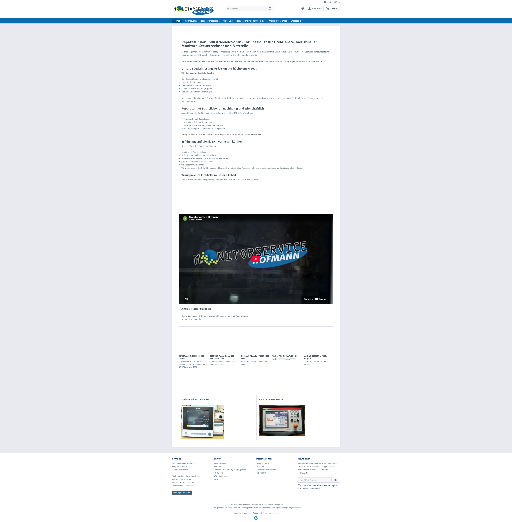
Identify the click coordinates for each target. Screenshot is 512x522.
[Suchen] (270, 8)
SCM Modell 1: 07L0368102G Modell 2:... (191, 357)
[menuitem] (249, 8)
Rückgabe (218, 473)
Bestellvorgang (262, 463)
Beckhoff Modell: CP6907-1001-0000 (255, 357)
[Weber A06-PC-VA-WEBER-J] (287, 340)
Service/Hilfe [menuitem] (332, 2)
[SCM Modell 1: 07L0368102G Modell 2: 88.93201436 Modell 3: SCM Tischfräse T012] (193, 340)
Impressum (261, 473)
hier (199, 319)
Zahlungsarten (220, 463)
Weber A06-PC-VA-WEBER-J (284, 356)
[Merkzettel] (303, 8)
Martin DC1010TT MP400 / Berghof (315, 357)
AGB (216, 479)
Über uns (260, 466)
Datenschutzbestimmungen (324, 485)
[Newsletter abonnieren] (335, 480)
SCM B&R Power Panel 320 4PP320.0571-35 (222, 357)
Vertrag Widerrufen (182, 492)
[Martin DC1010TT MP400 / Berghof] (318, 340)
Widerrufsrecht (221, 476)
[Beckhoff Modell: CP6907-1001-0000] (256, 340)
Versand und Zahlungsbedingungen (230, 469)
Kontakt (217, 466)
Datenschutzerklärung (266, 469)
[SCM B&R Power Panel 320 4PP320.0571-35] (225, 340)
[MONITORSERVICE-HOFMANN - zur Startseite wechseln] (193, 11)
